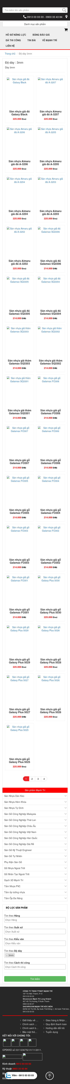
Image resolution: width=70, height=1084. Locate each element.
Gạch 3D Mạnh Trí (13, 880)
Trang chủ (10, 53)
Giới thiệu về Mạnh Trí (30, 1020)
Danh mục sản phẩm (35, 24)
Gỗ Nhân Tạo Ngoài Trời (16, 874)
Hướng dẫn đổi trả (55, 1028)
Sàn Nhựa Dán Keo (14, 795)
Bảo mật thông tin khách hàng (30, 1032)
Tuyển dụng (52, 1032)
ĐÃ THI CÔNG (13, 40)
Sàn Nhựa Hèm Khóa (15, 801)
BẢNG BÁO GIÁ (41, 34)
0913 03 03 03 (23, 1063)
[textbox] (35, 919)
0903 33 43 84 (20, 1068)
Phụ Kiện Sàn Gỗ (13, 862)
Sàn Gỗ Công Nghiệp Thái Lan (20, 820)
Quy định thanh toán (56, 1024)
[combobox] (35, 919)
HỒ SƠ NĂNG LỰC (16, 34)
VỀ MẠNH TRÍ (49, 40)
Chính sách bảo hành (30, 1028)
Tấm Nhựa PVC (12, 886)
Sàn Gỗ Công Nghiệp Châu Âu (20, 826)
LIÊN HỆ (10, 45)
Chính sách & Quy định (30, 1024)
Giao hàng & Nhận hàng (57, 1020)
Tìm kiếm (35, 979)
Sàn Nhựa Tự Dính (14, 808)
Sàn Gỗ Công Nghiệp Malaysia (20, 814)
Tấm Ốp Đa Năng (13, 898)
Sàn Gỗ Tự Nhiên (13, 856)
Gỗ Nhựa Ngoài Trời (14, 868)
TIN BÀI (31, 40)
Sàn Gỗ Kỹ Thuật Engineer (18, 850)
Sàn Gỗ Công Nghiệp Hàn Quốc (20, 838)
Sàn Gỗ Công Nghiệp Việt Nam (20, 832)
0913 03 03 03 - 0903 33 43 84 (44, 17)
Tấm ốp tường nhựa (14, 892)
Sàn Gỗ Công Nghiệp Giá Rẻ (19, 844)
